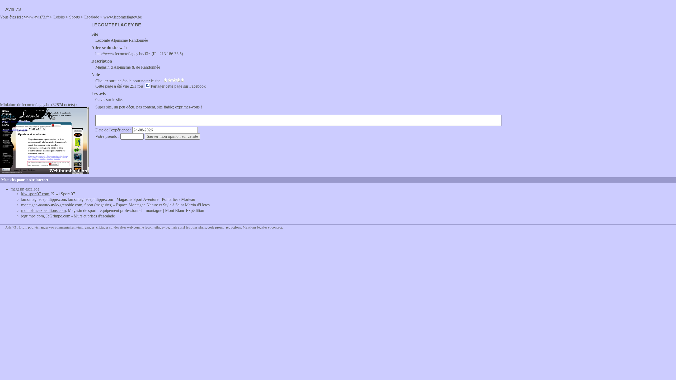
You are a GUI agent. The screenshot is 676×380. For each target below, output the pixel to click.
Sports (74, 17)
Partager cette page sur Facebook (178, 86)
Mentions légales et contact (262, 227)
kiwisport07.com (35, 194)
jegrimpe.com (32, 216)
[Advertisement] (44, 59)
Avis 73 (13, 9)
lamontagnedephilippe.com (43, 199)
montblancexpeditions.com (43, 210)
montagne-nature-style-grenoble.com (51, 205)
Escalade (91, 17)
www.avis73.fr (36, 17)
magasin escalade (25, 189)
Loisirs (59, 17)
